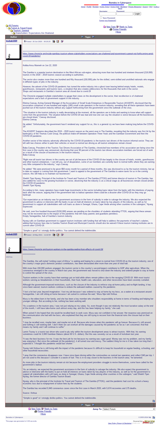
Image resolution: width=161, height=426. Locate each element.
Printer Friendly (120, 29)
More (118, 32)
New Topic (111, 27)
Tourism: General (21, 30)
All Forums (14, 25)
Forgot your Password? (107, 20)
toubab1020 (11, 41)
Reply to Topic (126, 27)
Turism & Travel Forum (21, 28)
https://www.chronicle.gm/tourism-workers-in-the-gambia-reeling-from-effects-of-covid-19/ (63, 249)
